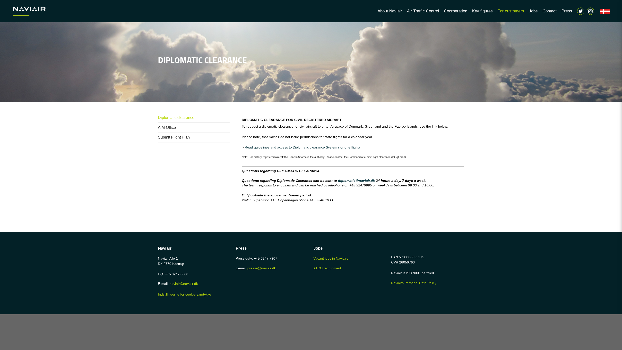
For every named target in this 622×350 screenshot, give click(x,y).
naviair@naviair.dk (184, 284)
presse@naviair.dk (261, 268)
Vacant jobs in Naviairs (330, 258)
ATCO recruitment (327, 268)
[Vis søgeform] (590, 11)
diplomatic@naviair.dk (356, 181)
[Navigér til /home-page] (36, 11)
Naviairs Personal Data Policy (413, 283)
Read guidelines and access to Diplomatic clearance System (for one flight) (302, 147)
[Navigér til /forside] (605, 11)
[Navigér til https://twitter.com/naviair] (580, 11)
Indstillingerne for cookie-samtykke (184, 294)
